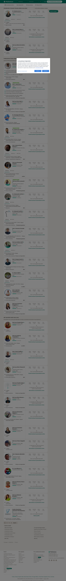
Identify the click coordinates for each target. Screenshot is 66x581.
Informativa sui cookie (39, 67)
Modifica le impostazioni (22, 71)
